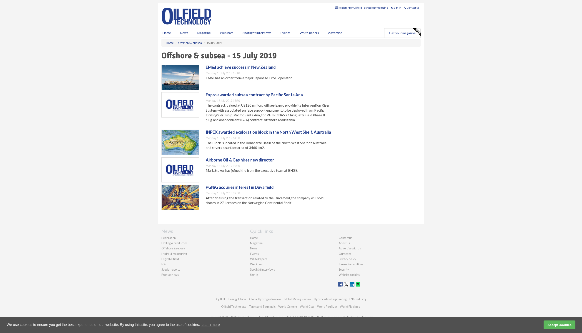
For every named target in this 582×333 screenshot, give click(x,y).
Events (286, 33)
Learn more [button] (210, 325)
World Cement (287, 306)
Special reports (170, 269)
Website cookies (349, 275)
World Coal (307, 306)
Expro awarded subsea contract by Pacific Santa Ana (254, 94)
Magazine (204, 33)
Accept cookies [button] (559, 325)
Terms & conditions (351, 264)
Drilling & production (174, 243)
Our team (345, 254)
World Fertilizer (327, 306)
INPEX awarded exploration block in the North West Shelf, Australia (268, 132)
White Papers (258, 259)
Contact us (412, 7)
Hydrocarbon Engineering (330, 299)
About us (344, 243)
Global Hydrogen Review (265, 299)
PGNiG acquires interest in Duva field (240, 187)
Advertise (335, 33)
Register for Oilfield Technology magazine (363, 7)
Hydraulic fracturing (174, 254)
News (253, 248)
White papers (309, 33)
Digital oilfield (170, 259)
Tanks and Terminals (262, 306)
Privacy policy (347, 259)
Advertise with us (350, 248)
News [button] (184, 33)
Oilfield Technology (233, 306)
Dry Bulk (220, 299)
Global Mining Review (297, 299)
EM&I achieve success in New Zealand (241, 67)
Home (167, 33)
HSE (163, 264)
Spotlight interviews (257, 33)
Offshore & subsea (173, 248)
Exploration (168, 238)
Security (344, 269)
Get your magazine (402, 33)
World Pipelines (350, 306)
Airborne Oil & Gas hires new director (240, 159)
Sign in (397, 7)
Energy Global (237, 299)
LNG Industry (357, 299)
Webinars (226, 33)
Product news (170, 275)
